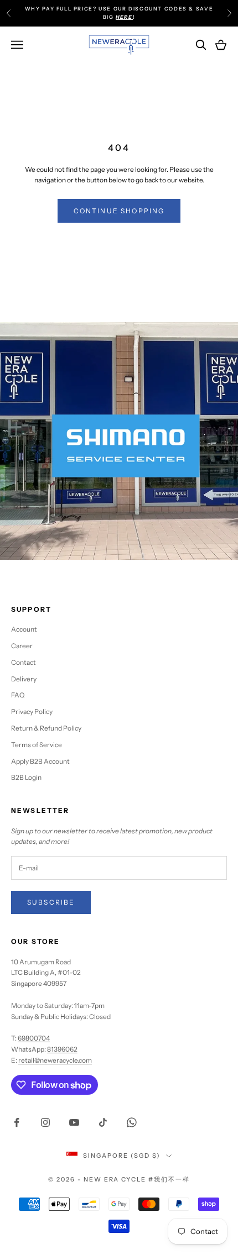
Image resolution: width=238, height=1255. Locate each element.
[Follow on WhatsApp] (131, 1122)
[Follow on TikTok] (102, 1122)
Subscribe (51, 902)
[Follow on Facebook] (16, 1122)
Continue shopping (119, 211)
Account (24, 629)
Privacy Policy (32, 711)
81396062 (62, 1049)
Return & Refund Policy (46, 728)
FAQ (17, 695)
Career (22, 646)
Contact (23, 662)
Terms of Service (36, 745)
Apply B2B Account (40, 761)
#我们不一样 (169, 1179)
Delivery (24, 679)
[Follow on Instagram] (45, 1122)
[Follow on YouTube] (74, 1122)
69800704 (34, 1038)
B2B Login (26, 777)
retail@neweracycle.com (55, 1060)
